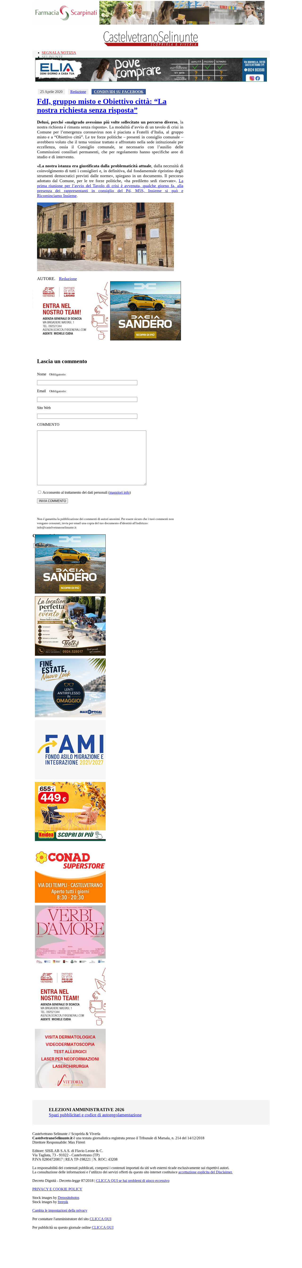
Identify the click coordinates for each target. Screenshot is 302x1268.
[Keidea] (70, 840)
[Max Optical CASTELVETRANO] (70, 716)
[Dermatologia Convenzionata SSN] (70, 1087)
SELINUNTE (52, 57)
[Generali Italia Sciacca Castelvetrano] (72, 339)
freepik (63, 1202)
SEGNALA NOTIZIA (59, 53)
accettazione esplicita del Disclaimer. (205, 1172)
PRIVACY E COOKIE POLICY (57, 1189)
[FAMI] (70, 778)
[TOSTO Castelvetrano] (70, 654)
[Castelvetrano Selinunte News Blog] (151, 45)
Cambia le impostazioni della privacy (59, 1210)
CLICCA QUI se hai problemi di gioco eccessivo (132, 1181)
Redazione (78, 92)
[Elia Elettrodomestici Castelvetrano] (151, 80)
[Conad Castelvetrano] (70, 901)
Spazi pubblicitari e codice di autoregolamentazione (95, 1114)
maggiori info (119, 492)
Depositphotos (68, 1198)
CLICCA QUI (100, 1219)
